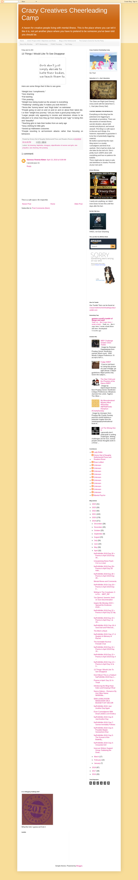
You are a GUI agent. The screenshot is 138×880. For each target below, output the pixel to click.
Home (22, 41)
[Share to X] (41, 142)
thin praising (43, 148)
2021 (94, 514)
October (97, 530)
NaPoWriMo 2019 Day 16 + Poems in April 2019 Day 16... (104, 649)
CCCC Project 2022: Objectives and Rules (41, 41)
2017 (94, 771)
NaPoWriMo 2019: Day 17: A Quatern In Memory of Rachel (105, 636)
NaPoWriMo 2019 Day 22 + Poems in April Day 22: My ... (105, 612)
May (96, 547)
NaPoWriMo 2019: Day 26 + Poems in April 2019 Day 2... (104, 587)
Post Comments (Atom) (41, 208)
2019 (94, 521)
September (98, 534)
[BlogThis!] (39, 142)
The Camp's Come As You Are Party (91, 41)
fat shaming (32, 145)
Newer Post (26, 204)
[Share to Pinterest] (45, 142)
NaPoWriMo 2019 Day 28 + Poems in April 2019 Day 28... (104, 576)
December (98, 524)
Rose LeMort (99, 462)
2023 (94, 507)
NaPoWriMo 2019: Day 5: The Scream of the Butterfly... (103, 737)
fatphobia (40, 145)
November (98, 527)
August (97, 537)
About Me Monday (26, 44)
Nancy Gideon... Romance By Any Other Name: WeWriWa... (105, 693)
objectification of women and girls (62, 145)
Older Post (78, 204)
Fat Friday (68, 44)
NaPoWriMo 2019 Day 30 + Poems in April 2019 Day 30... (104, 555)
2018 (94, 767)
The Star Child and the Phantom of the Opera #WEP (108, 381)
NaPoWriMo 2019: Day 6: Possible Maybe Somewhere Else (103, 730)
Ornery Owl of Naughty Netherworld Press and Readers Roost (102, 457)
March (96, 757)
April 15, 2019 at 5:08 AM (56, 160)
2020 (94, 517)
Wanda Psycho (99, 495)
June (96, 544)
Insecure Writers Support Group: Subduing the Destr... (103, 750)
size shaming (34, 148)
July (96, 540)
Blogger (79, 866)
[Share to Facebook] (43, 142)
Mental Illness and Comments (105, 581)
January (97, 763)
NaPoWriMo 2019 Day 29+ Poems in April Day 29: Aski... (104, 568)
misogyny (47, 145)
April (96, 551)
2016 (94, 774)
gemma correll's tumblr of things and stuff (102, 319)
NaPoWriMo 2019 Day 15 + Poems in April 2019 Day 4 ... (105, 657)
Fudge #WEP (106, 362)
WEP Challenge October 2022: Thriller (107, 343)
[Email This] (37, 142)
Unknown (97, 465)
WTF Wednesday (42, 44)
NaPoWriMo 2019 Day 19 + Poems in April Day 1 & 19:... (104, 620)
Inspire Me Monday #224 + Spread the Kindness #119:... (104, 605)
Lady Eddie (98, 452)
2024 (94, 504)
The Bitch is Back (100, 631)
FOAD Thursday (56, 44)
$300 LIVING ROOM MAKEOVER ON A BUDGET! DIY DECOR (103, 701)
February (97, 760)
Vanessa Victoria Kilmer (36, 160)
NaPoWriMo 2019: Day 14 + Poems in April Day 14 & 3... (104, 664)
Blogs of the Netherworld (67, 41)
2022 (94, 511)
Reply (29, 166)
